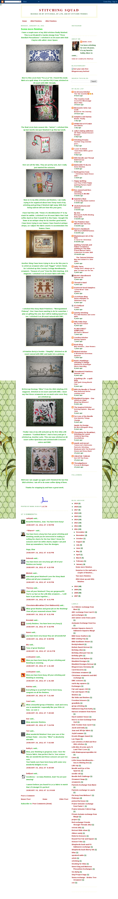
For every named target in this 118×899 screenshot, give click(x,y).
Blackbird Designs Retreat (82, 664)
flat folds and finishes (81, 697)
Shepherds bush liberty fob (83, 850)
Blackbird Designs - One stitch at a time (84, 399)
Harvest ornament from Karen (84, 712)
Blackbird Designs (79, 661)
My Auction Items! (81, 323)
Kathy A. (29, 748)
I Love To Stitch (80, 149)
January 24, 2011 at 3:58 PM (40, 525)
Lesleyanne (31, 657)
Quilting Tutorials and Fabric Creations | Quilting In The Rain (83, 246)
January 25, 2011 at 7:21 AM (40, 696)
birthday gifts (77, 656)
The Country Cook (81, 99)
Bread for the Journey (82, 111)
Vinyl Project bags (79, 875)
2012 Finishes (36, 21)
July (78, 545)
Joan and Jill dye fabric (81, 730)
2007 (76, 596)
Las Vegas (76, 739)
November (80, 535)
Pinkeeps (75, 798)
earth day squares (79, 683)
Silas (74, 852)
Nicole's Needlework (82, 276)
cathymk (29, 518)
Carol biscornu (78, 670)
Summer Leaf (79, 373)
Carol (28, 701)
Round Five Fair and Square (83, 839)
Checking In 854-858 (81, 194)
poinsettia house (79, 801)
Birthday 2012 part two (81, 653)
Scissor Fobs (77, 842)
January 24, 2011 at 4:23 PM (40, 567)
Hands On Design (81, 425)
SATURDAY (78, 126)
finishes (75, 695)
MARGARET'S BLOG (82, 165)
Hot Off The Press (81, 458)
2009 (76, 590)
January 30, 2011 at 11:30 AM (40, 790)
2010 (76, 586)
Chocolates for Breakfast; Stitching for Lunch (84, 433)
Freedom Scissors (79, 700)
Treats (76, 307)
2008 (76, 593)
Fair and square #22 (80, 689)
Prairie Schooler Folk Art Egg (83, 809)
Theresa (29, 588)
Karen (28, 632)
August (79, 542)
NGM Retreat (79, 160)
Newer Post (26, 799)
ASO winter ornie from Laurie (84, 618)
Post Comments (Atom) (42, 804)
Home (24, 21)
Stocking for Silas (79, 864)
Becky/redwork (78, 644)
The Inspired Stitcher (83, 407)
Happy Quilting (80, 181)
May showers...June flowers (84, 346)
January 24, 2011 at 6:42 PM (40, 627)
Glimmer (77, 208)
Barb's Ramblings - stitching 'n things (82, 361)
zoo (73, 883)
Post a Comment (28, 796)
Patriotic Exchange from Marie (84, 785)
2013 (76, 523)
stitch (74, 858)
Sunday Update (80, 339)
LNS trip (75, 765)
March (79, 558)
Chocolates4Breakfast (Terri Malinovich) (42, 605)
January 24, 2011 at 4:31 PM (40, 600)
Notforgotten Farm (81, 172)
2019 (76, 503)
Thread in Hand (80, 283)
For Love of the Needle (83, 416)
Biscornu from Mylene (81, 658)
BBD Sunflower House (81, 642)
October (79, 538)
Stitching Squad (59, 10)
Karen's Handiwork (81, 229)
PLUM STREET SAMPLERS (80, 329)
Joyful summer (78, 733)
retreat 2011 (76, 827)
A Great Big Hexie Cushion (84, 201)
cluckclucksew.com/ (82, 206)
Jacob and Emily (78, 728)
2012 (76, 526)
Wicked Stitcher (80, 352)
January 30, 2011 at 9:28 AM (40, 768)
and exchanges (78, 615)
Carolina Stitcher (81, 338)
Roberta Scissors (79, 836)
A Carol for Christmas (82, 240)
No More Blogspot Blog (83, 427)
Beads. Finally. (79, 119)
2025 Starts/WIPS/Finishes (84, 231)
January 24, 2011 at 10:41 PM (40, 651)
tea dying (75, 872)
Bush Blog (78, 345)
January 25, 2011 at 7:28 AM (40, 713)
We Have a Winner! (81, 332)
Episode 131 (78, 277)
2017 (76, 510)
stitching (75, 861)
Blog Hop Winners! (81, 402)
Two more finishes (83, 576)
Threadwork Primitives (83, 371)
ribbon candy (77, 833)
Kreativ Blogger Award (81, 736)
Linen (74, 757)
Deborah (29, 558)
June (78, 548)
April (78, 555)
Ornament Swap (78, 779)
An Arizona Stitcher (82, 92)
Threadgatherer (80, 463)
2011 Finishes (51, 21)
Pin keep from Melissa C (81, 795)
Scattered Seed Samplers (84, 288)
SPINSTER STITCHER (83, 124)
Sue (27, 719)
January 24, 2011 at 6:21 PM (40, 614)
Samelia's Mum (80, 199)
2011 (76, 529)
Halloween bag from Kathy (82, 709)
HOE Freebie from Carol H (82, 725)
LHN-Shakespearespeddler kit (84, 752)
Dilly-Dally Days (80, 322)
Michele (29, 573)
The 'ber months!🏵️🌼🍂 (83, 94)
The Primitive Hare (81, 222)
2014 (76, 519)
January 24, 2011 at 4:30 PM (40, 582)
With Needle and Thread (84, 158)
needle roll (76, 774)
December (80, 532)
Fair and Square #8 (79, 692)
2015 (76, 516)
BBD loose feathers (80, 636)
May (78, 551)
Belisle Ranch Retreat (81, 647)
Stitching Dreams (81, 140)
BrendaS (29, 620)
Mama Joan (87, 41)
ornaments (76, 782)
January (79, 564)
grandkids (76, 703)
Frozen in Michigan (81, 465)
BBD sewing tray (79, 639)
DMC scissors (77, 680)
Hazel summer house (80, 717)
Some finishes (79, 167)
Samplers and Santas (82, 117)
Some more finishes (32, 29)
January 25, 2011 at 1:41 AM (40, 666)
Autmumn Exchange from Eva (84, 623)
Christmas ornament (80, 672)
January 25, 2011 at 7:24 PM (40, 725)
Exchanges (76, 686)
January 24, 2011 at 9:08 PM (40, 639)
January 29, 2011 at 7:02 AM (40, 743)
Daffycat (29, 773)
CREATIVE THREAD (82, 456)
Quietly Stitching (81, 313)
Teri (27, 731)
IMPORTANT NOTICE (82, 224)
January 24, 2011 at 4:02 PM (40, 553)
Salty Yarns (78, 266)
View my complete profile (82, 59)
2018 (76, 507)
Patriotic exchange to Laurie (83, 790)
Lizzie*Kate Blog (81, 297)
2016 (76, 513)
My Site (77, 213)
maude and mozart (81, 443)
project (75, 819)
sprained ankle (78, 855)
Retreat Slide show (79, 830)
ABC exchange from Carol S (83, 612)
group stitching (78, 706)
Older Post (63, 799)
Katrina (29, 686)
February (80, 561)
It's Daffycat (79, 306)
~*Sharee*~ (30, 531)
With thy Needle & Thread (84, 389)
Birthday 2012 (77, 650)
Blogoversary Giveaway (81, 667)
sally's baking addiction (83, 131)
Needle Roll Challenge (81, 776)
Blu (27, 645)
